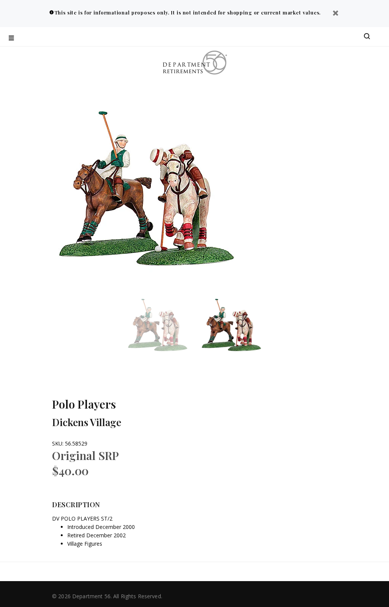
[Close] (335, 13)
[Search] (367, 36)
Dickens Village (86, 422)
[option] (162, 326)
